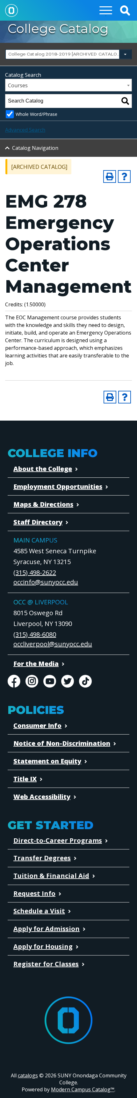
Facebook (14, 681)
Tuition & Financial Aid (51, 875)
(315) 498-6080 (34, 634)
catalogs (28, 1075)
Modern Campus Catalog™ (82, 1089)
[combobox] (68, 54)
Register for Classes (46, 964)
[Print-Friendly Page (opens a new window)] (109, 176)
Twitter (67, 681)
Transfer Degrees (42, 858)
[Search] (125, 101)
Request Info (34, 893)
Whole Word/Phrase (36, 114)
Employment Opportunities (57, 486)
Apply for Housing (43, 946)
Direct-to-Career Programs (57, 840)
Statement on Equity (47, 761)
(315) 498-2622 (34, 572)
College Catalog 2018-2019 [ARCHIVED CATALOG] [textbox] (64, 54)
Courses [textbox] (18, 85)
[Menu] (106, 10)
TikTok (85, 681)
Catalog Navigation (35, 147)
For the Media (36, 663)
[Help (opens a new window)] (124, 176)
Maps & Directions (43, 504)
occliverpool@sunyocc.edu (52, 644)
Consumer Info (37, 725)
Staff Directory (37, 522)
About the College (42, 468)
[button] (125, 10)
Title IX (25, 779)
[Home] (11, 10)
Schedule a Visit (39, 911)
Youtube (49, 681)
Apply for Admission (46, 928)
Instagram (31, 681)
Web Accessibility (41, 796)
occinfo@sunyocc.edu (45, 582)
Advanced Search (25, 129)
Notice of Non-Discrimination (61, 743)
